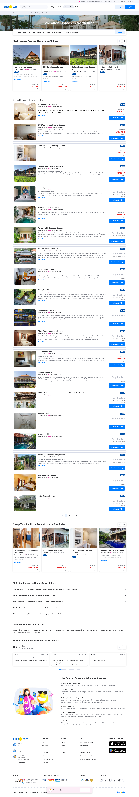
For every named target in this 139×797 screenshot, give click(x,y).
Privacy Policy (84, 749)
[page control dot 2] (61, 669)
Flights (63, 742)
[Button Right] (124, 647)
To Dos (63, 752)
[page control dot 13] (73, 669)
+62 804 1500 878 (23, 759)
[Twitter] (105, 780)
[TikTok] (123, 780)
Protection (45, 763)
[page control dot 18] (79, 669)
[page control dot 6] (65, 669)
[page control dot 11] (71, 669)
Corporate (45, 752)
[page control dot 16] (77, 669)
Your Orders (121, 2)
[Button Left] (120, 647)
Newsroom (45, 746)
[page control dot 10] (70, 669)
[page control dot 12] (72, 669)
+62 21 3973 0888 (23, 764)
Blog (43, 742)
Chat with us (21, 746)
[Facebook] (101, 780)
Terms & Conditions (86, 752)
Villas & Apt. (64, 749)
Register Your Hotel (86, 756)
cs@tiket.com (22, 752)
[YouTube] (114, 780)
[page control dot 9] (69, 669)
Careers (44, 749)
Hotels (63, 746)
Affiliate (44, 756)
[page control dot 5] (64, 669)
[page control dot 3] (62, 669)
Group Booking (84, 746)
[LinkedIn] (110, 780)
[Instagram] (119, 780)
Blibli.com (45, 766)
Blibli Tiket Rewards (109, 2)
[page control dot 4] (63, 669)
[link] (120, 7)
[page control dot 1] (60, 669)
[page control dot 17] (78, 669)
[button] (120, 41)
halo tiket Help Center (87, 742)
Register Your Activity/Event (88, 759)
